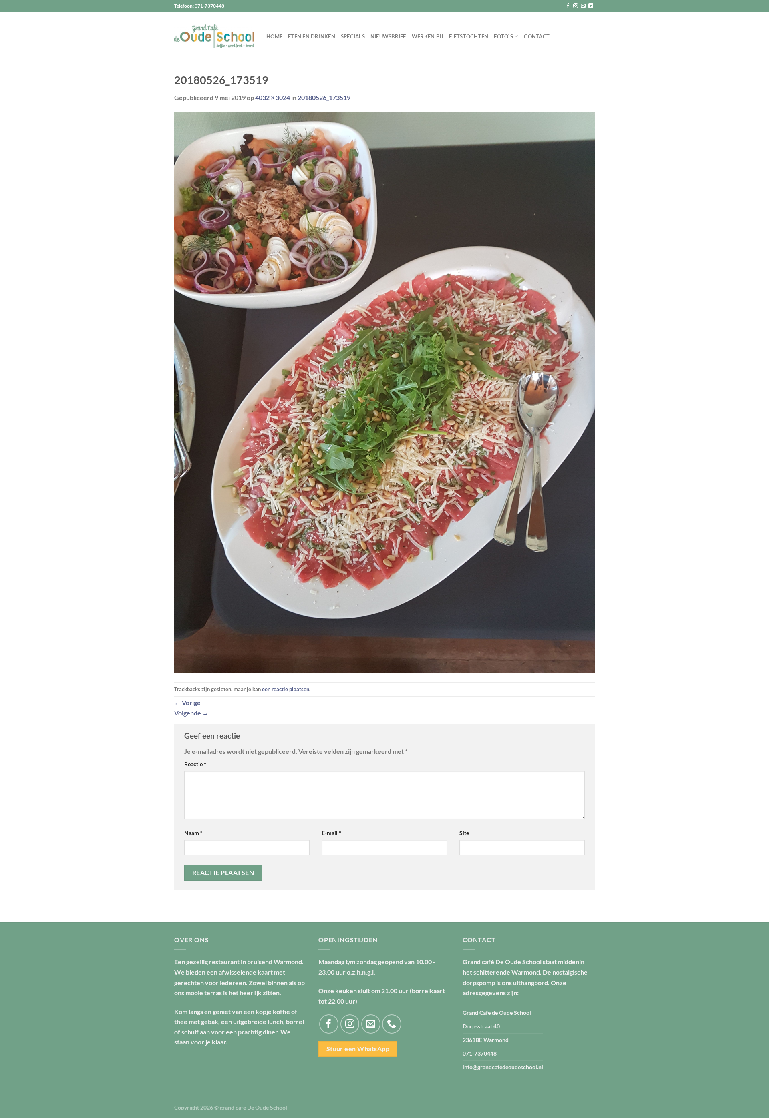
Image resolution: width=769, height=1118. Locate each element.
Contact (537, 36)
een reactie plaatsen (285, 689)
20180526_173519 (324, 97)
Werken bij (428, 36)
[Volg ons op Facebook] (568, 6)
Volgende (191, 713)
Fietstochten (468, 36)
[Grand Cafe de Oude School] (214, 36)
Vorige (187, 702)
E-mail (331, 832)
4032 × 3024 (272, 97)
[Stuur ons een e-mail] (583, 6)
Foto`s (503, 36)
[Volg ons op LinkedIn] (590, 6)
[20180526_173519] (384, 391)
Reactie (195, 764)
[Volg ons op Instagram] (575, 6)
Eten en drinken (311, 36)
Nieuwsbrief (388, 36)
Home (274, 36)
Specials (353, 36)
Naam (193, 832)
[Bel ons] (391, 1024)
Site (464, 832)
